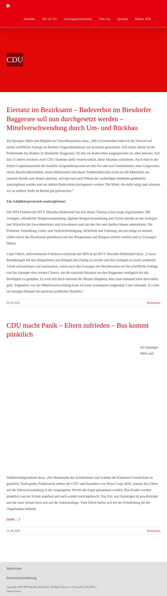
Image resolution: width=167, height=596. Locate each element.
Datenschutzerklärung (22, 578)
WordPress (90, 587)
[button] (159, 19)
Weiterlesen (153, 302)
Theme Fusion (14, 591)
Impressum (14, 568)
